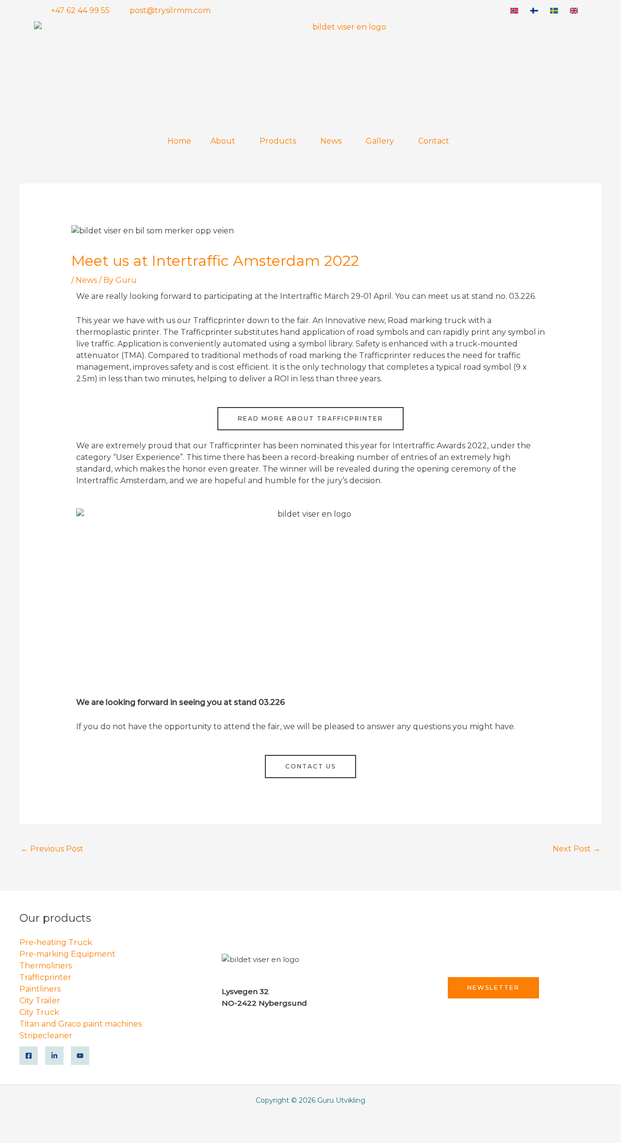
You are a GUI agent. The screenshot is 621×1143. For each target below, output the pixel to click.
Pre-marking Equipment (67, 954)
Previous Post (51, 848)
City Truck (39, 1012)
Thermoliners (45, 965)
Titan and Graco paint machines (80, 1024)
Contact (433, 141)
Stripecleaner (45, 1035)
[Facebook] (28, 1055)
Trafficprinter (45, 977)
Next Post (577, 848)
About (223, 141)
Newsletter (493, 987)
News (331, 141)
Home (179, 141)
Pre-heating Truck (55, 942)
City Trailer (39, 1000)
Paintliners (40, 989)
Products (278, 141)
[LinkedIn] (54, 1055)
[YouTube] (80, 1055)
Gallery (380, 141)
